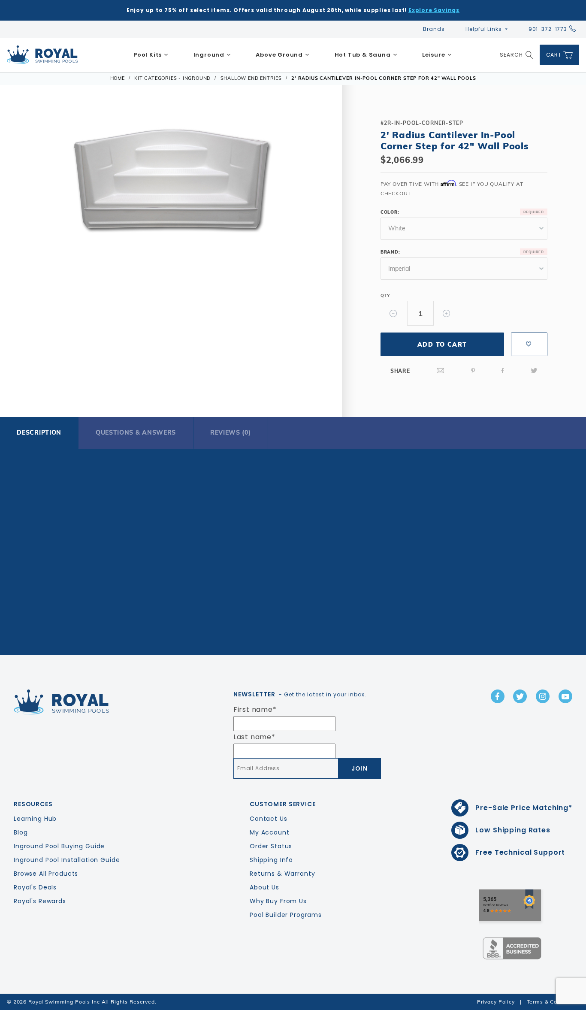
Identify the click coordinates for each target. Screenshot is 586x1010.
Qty (385, 295)
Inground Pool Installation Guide (67, 860)
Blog (20, 832)
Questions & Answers (136, 432)
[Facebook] (502, 371)
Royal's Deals (35, 887)
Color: (390, 212)
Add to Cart (442, 344)
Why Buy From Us (278, 901)
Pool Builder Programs (286, 914)
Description (39, 432)
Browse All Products (46, 873)
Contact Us (268, 818)
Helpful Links (483, 29)
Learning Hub (35, 818)
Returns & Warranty (282, 873)
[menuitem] (151, 55)
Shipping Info (271, 860)
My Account (270, 832)
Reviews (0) (230, 432)
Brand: (390, 252)
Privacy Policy (496, 1001)
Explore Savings (433, 10)
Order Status (271, 846)
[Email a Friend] (440, 371)
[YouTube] (565, 696)
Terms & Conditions (553, 1001)
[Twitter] (534, 371)
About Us (264, 887)
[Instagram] (543, 696)
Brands (433, 29)
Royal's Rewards (40, 901)
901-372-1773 (548, 29)
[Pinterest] (473, 371)
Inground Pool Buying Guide (59, 846)
